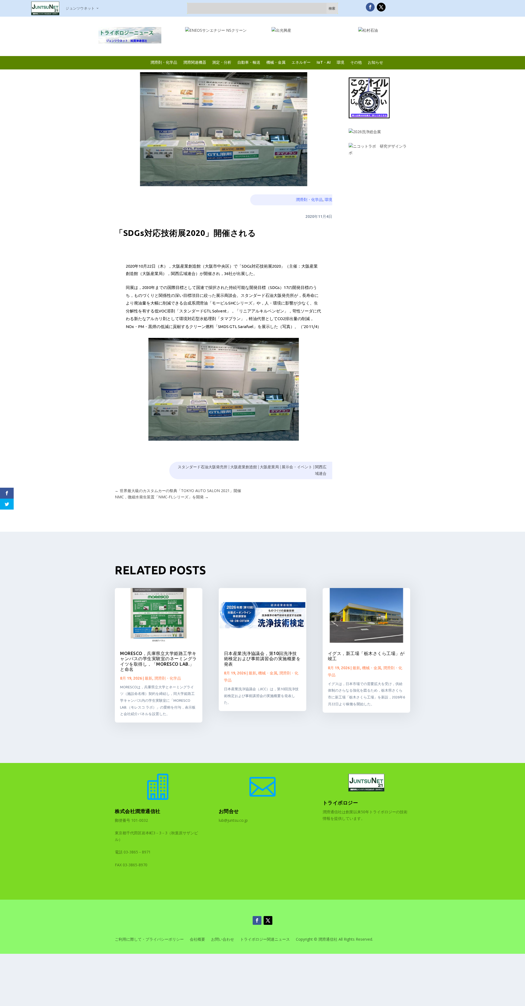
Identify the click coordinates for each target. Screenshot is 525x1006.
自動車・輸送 (248, 62)
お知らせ (375, 62)
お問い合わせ (222, 939)
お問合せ (229, 811)
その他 (356, 62)
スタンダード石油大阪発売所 (203, 467)
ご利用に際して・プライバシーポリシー (149, 939)
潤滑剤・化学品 (163, 62)
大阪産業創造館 (243, 467)
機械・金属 (275, 62)
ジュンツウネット (80, 8)
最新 (148, 678)
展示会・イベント (297, 467)
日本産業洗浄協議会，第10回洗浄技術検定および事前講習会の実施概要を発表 (262, 658)
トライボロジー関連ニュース (265, 939)
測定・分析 (221, 62)
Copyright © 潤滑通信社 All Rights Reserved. (334, 939)
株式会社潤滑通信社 (138, 811)
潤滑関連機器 (194, 62)
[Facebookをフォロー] (370, 7)
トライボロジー (340, 802)
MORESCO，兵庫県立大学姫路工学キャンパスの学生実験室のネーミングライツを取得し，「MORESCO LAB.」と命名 (158, 661)
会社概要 (197, 939)
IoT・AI (324, 62)
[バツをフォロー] (381, 7)
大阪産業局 (269, 467)
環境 (340, 62)
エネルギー (301, 62)
